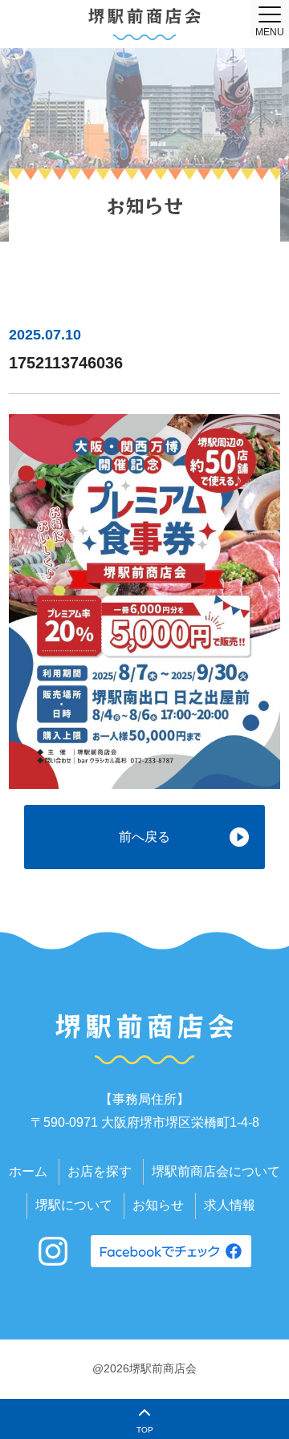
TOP (144, 1429)
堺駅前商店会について (216, 1171)
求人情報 (229, 1205)
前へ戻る (144, 836)
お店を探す (99, 1171)
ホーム (28, 1171)
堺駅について (73, 1205)
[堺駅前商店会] (144, 24)
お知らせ (158, 1205)
